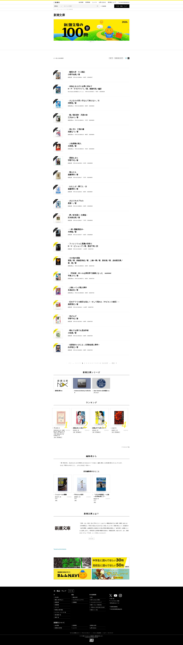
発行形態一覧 (58, 614)
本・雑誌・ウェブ (122, 6)
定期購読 (75, 602)
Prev (55, 30)
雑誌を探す (75, 597)
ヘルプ (104, 632)
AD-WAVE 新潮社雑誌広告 (124, 2)
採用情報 (87, 2)
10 (100, 363)
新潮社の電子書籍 (59, 609)
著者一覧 (57, 617)
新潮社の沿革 (93, 625)
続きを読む (91, 538)
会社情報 (81, 2)
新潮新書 (57, 604)
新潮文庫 (57, 602)
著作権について (112, 2)
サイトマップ (110, 632)
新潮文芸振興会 (114, 606)
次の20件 (105, 363)
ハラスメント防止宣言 (96, 632)
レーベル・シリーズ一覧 (63, 9)
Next (128, 30)
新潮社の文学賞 (58, 627)
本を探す (57, 597)
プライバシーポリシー (86, 632)
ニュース (94, 2)
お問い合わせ (102, 2)
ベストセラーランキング (96, 602)
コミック (57, 607)
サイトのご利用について (74, 632)
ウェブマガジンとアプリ (78, 599)
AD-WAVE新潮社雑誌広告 (116, 609)
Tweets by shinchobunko (60, 549)
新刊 (91, 597)
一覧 (72, 590)
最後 (113, 363)
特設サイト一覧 (94, 609)
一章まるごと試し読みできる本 (97, 607)
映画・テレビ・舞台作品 (96, 604)
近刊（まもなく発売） (95, 599)
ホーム (55, 9)
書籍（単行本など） (59, 599)
